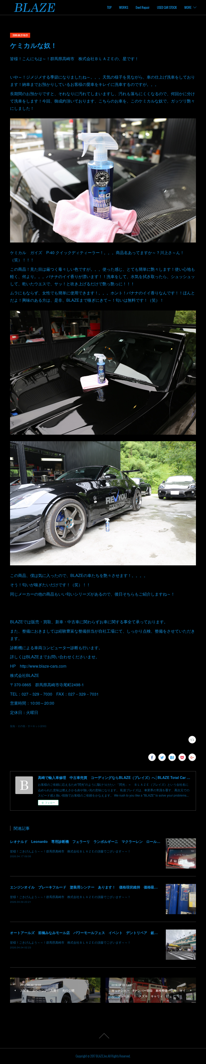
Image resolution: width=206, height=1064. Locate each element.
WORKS (123, 7)
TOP (109, 7)
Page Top (103, 1036)
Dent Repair (142, 7)
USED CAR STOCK (167, 7)
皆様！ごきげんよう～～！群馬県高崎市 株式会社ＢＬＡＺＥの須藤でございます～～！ (70, 851)
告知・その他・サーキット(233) (28, 726)
